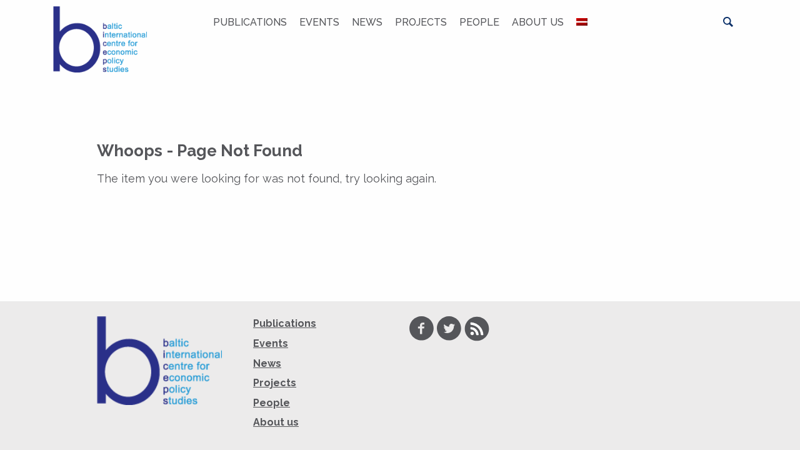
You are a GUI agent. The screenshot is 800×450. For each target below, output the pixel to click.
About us (538, 22)
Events (319, 22)
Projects (421, 22)
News (367, 22)
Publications (250, 22)
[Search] (728, 22)
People (479, 22)
